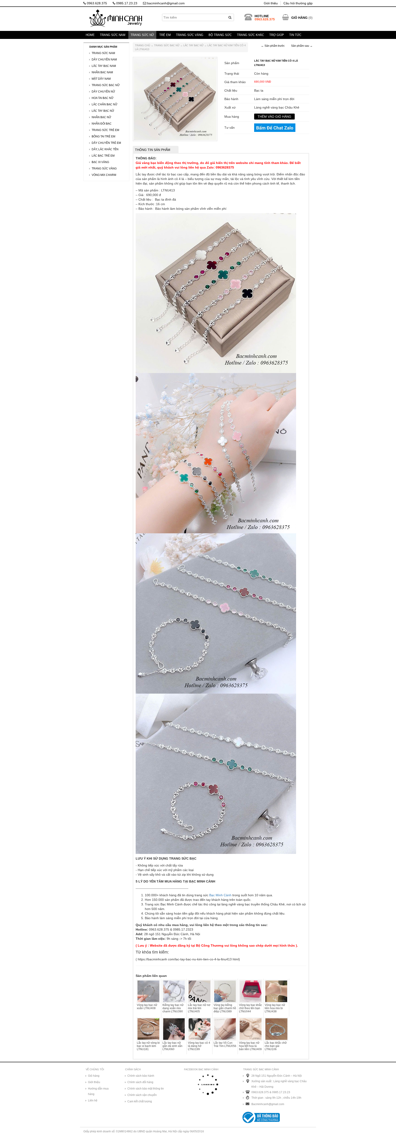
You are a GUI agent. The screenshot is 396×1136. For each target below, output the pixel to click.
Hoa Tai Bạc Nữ (102, 98)
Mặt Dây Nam (101, 78)
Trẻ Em (165, 35)
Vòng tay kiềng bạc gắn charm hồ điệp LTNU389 (225, 1008)
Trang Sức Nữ (142, 35)
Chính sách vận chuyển (142, 1095)
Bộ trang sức (220, 35)
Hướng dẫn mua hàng (98, 1091)
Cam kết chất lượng (139, 1101)
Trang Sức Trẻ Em (105, 130)
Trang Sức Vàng (189, 35)
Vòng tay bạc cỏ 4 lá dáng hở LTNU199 (199, 1046)
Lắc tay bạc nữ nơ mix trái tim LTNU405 (199, 1008)
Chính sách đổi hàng (140, 1082)
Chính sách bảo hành (140, 1075)
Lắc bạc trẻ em (103, 155)
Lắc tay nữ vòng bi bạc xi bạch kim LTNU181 (148, 1046)
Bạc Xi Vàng (100, 162)
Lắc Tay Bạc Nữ (193, 45)
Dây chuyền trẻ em (106, 142)
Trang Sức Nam (112, 35)
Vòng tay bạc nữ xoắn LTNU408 (147, 1006)
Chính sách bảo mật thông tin (145, 1088)
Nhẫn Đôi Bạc (102, 123)
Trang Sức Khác (250, 35)
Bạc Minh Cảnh (220, 895)
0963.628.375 (96, 3)
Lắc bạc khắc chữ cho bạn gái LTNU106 (276, 1046)
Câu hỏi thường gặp (298, 3)
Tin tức (295, 35)
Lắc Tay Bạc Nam (104, 66)
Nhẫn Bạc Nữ (101, 117)
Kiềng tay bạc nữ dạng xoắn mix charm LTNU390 (173, 1008)
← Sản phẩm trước (273, 45)
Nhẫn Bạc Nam (102, 72)
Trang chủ (142, 45)
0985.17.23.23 (126, 3)
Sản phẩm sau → (302, 45)
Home (90, 35)
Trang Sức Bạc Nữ (166, 45)
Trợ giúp (276, 35)
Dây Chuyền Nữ (103, 91)
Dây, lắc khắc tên (105, 149)
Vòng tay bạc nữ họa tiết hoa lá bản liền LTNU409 (250, 1046)
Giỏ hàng (93, 1075)
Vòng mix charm (104, 175)
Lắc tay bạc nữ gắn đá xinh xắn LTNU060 (172, 1046)
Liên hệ (92, 1100)
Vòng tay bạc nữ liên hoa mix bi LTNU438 (275, 1008)
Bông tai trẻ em (103, 136)
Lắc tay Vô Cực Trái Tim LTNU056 (225, 1044)
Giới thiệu (271, 3)
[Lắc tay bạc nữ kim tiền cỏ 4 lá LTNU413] (175, 99)
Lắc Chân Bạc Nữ (104, 104)
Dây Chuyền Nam (104, 59)
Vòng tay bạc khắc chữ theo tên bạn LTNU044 (250, 1008)
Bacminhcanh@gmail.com (267, 1104)
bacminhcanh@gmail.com (165, 3)
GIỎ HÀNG (299, 17)
